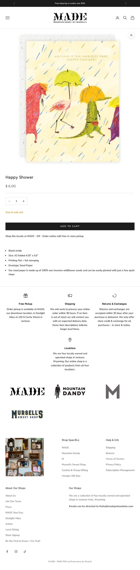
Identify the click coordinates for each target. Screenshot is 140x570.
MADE (65, 447)
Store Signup (12, 535)
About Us (10, 495)
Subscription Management (120, 470)
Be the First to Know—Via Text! (22, 541)
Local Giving (12, 529)
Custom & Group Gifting (75, 470)
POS (65, 561)
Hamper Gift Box (71, 475)
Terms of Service (115, 459)
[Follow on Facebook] (7, 551)
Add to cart (70, 226)
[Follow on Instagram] (16, 551)
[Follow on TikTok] (25, 551)
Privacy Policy (113, 464)
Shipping (110, 447)
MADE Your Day (14, 512)
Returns (110, 453)
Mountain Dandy (71, 453)
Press (8, 507)
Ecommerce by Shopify (81, 561)
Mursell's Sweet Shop (74, 464)
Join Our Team (13, 501)
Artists (9, 524)
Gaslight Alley (13, 518)
